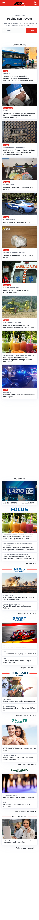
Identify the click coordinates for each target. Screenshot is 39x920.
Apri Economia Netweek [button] (24, 811)
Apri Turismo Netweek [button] (25, 715)
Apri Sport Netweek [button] (26, 668)
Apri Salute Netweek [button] (26, 765)
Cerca (32, 31)
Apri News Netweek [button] (26, 613)
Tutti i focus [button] (29, 564)
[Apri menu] (3, 3)
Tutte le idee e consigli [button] (25, 848)
